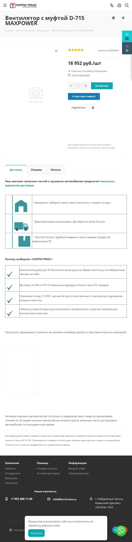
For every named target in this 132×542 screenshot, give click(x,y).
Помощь (42, 463)
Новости (10, 468)
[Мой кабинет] (119, 5)
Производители (79, 473)
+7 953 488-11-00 (21, 499)
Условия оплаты (47, 468)
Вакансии (11, 478)
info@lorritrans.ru (64, 499)
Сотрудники (12, 473)
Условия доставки (48, 473)
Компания (12, 463)
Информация (78, 463)
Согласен (36, 533)
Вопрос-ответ (77, 468)
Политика (11, 483)
